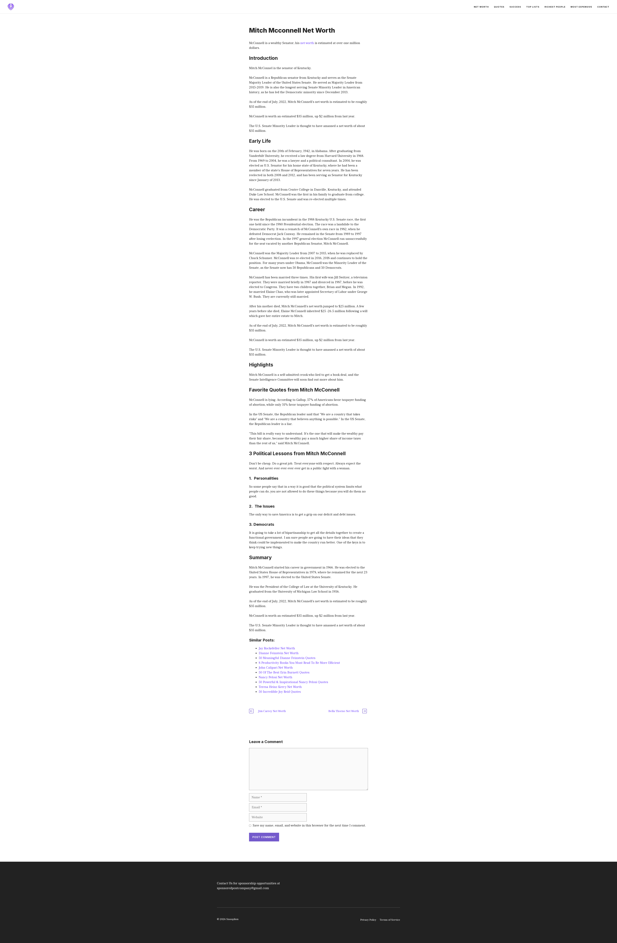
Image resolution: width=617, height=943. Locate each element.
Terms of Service (390, 920)
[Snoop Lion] (10, 7)
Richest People (555, 6)
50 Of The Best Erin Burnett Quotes (284, 672)
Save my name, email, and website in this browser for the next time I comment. (309, 825)
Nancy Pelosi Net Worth (275, 677)
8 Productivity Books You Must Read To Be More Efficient (299, 663)
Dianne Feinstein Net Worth (279, 653)
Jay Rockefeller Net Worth (277, 648)
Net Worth (481, 6)
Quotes (499, 6)
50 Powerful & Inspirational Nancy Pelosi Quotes (293, 682)
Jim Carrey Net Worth (272, 711)
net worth (307, 43)
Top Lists (532, 6)
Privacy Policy (368, 920)
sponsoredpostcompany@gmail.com (243, 888)
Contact (603, 6)
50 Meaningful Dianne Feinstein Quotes (287, 658)
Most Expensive (581, 6)
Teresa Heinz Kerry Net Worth (280, 687)
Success (515, 6)
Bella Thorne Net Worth (343, 711)
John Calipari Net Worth (276, 668)
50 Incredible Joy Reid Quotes (280, 692)
